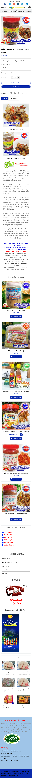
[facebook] (5, 4)
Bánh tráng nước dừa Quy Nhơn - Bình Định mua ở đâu (8, 673)
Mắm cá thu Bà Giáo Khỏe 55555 (16, 310)
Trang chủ (4, 11)
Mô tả (5, 98)
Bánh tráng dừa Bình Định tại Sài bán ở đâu (23, 673)
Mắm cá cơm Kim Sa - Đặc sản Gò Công (16, 513)
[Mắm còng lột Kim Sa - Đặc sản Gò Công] (16, 7)
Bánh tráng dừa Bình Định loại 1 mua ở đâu (8, 690)
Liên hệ (16, 87)
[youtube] (14, 4)
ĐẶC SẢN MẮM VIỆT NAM (16, 11)
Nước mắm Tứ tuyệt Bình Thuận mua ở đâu (8, 707)
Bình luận (14, 98)
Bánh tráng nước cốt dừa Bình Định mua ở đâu (24, 690)
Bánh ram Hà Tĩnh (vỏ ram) (16, 351)
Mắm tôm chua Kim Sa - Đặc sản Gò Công (16, 473)
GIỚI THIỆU (5, 566)
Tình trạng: (4, 73)
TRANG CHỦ (6, 559)
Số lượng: (4, 77)
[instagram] (18, 4)
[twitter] (10, 4)
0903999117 (19, 1)
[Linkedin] (15, 93)
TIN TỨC (4, 569)
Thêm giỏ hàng (16, 82)
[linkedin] (22, 4)
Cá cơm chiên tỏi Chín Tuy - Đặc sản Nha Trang (16, 431)
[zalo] (27, 4)
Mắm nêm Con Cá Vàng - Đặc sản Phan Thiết (16, 391)
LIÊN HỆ (4, 573)
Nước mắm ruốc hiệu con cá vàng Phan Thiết (24, 707)
